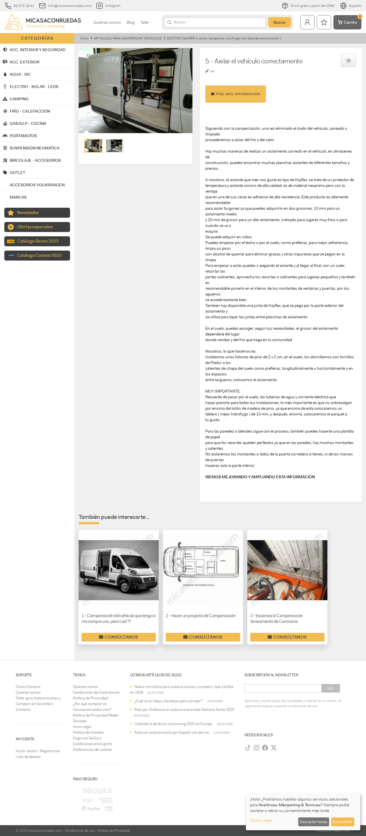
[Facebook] (265, 747)
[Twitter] (273, 747)
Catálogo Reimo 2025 (38, 241)
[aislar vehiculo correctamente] (93, 146)
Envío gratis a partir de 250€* (313, 5)
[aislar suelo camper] (115, 146)
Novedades (28, 212)
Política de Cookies (88, 732)
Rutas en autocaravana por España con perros (171, 732)
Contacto (23, 709)
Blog (131, 22)
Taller (144, 22)
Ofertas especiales (35, 227)
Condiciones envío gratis (92, 743)
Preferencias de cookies (92, 749)
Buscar (279, 22)
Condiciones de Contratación (96, 692)
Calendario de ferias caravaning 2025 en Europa (173, 723)
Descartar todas (313, 821)
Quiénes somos (107, 22)
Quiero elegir (261, 820)
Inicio (84, 38)
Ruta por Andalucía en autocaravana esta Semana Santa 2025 (184, 709)
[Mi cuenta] (307, 22)
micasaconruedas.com (45, 830)
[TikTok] (247, 747)
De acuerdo (343, 821)
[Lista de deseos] (324, 22)
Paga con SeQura (87, 738)
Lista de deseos (28, 756)
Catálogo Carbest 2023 (39, 255)
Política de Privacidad (90, 698)
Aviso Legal (82, 726)
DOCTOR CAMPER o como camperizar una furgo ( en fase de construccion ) (224, 38)
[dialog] (303, 811)
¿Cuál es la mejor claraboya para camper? (168, 701)
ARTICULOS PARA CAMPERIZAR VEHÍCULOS (128, 38)
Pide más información (237, 94)
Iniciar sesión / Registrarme (38, 751)
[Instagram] (256, 747)
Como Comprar (28, 686)
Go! (330, 688)
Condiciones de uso (80, 830)
